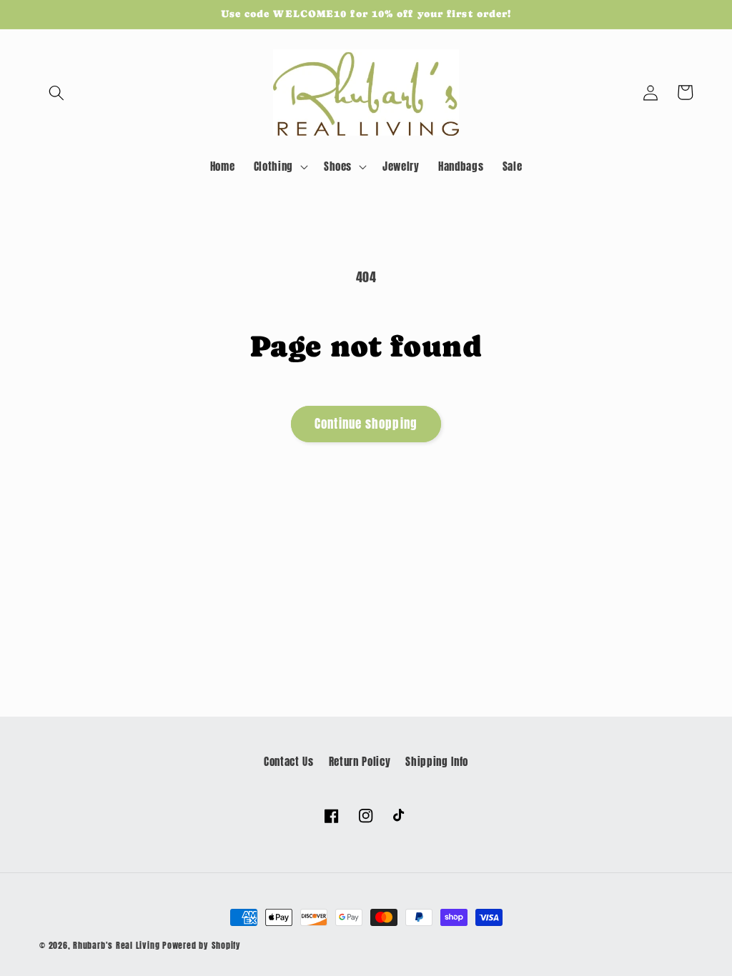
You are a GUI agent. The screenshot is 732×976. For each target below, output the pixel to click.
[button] (56, 92)
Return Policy (360, 761)
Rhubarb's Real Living (116, 945)
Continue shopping (366, 423)
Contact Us (289, 761)
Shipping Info (436, 761)
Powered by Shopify (201, 945)
